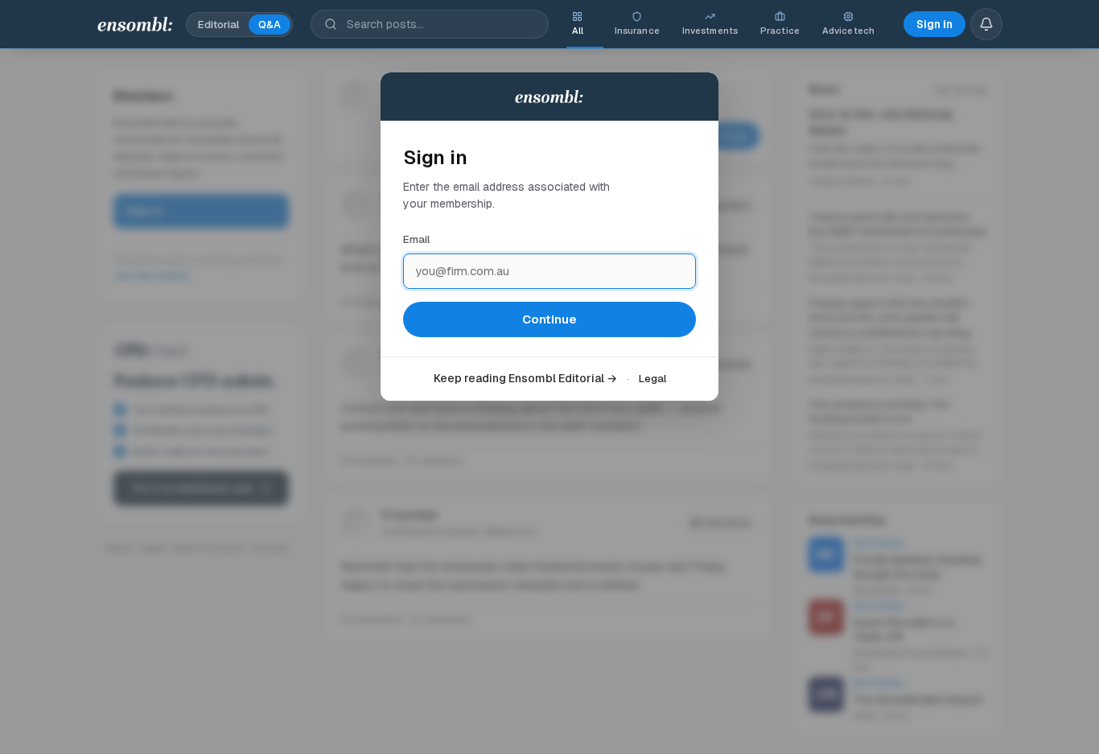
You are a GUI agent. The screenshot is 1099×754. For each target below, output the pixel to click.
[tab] (577, 24)
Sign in (934, 24)
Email (416, 239)
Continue (549, 319)
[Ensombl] (136, 24)
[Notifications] (986, 24)
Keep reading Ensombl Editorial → (525, 378)
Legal (652, 378)
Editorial (218, 24)
